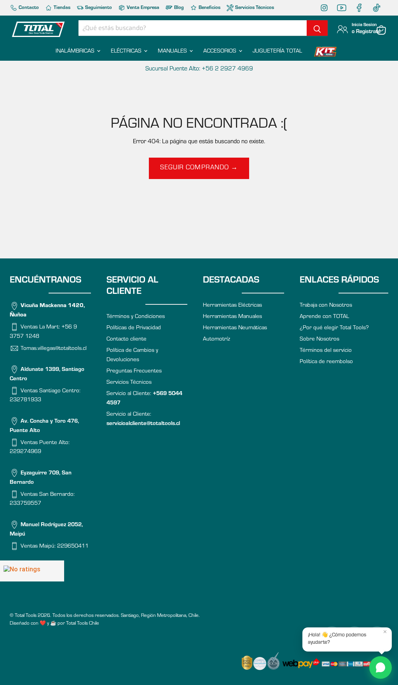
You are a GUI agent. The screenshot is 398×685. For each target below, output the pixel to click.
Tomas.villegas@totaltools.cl (54, 348)
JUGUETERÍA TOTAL (277, 51)
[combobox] (193, 28)
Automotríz (216, 339)
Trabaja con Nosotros (326, 306)
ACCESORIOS (220, 51)
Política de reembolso (326, 362)
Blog (178, 8)
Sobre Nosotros (319, 339)
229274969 (25, 452)
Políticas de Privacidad (133, 328)
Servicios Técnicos (254, 8)
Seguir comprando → (198, 168)
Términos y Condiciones (135, 317)
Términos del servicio (326, 351)
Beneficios (208, 8)
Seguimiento (98, 8)
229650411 (73, 546)
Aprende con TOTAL (324, 317)
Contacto (28, 8)
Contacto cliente (126, 339)
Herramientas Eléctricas (232, 306)
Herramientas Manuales (232, 317)
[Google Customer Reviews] (32, 570)
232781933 (25, 400)
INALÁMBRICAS (76, 51)
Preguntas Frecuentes (134, 371)
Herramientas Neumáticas (235, 328)
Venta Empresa (142, 8)
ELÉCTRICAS (127, 51)
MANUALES (173, 51)
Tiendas (61, 8)
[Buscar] (317, 28)
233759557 (25, 504)
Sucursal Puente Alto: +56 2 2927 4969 (199, 69)
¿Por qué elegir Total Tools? (334, 328)
